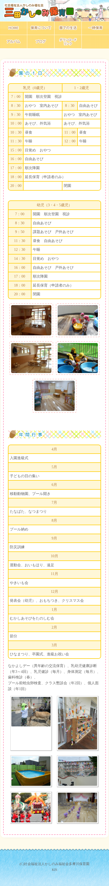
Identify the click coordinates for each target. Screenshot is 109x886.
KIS (54, 870)
